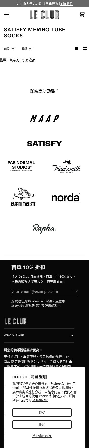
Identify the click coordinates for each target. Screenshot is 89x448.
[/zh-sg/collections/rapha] (44, 229)
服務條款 (50, 306)
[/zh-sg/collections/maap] (44, 118)
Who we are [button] (14, 335)
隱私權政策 (40, 400)
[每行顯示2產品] (85, 48)
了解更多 (66, 3)
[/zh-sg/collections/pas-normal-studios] (21, 166)
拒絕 (42, 424)
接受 (42, 412)
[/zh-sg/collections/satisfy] (44, 144)
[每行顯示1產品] (77, 48)
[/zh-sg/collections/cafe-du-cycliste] (23, 197)
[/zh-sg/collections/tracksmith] (66, 166)
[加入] (73, 291)
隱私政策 (31, 306)
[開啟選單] (11, 14)
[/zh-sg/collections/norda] (66, 197)
